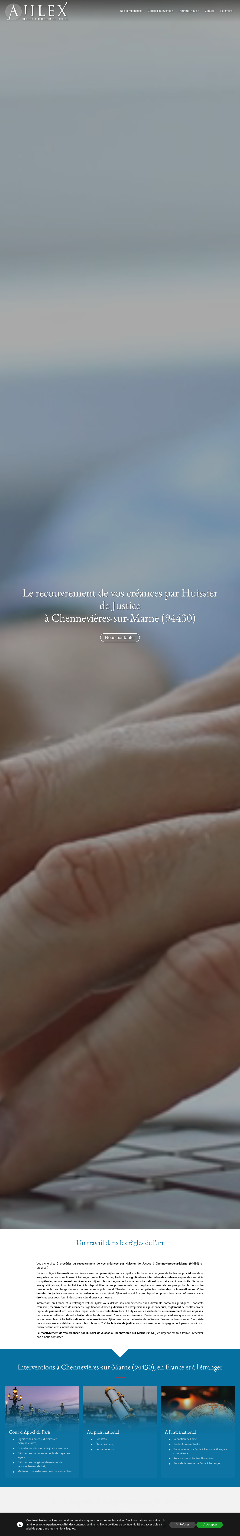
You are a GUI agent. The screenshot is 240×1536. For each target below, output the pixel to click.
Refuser (184, 1524)
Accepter (211, 1524)
